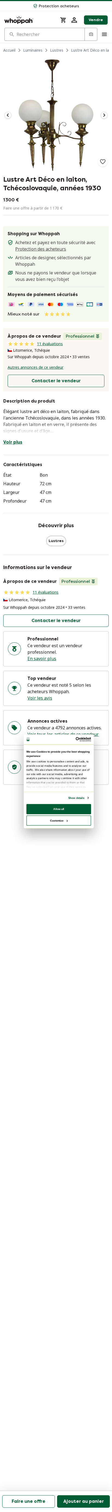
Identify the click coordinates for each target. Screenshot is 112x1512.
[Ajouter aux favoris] (103, 162)
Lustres (56, 50)
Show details (76, 797)
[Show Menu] (104, 34)
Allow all (58, 808)
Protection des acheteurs (40, 249)
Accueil (9, 50)
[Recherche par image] (91, 34)
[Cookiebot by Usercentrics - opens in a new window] (75, 739)
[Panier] (63, 20)
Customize (56, 820)
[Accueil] (29, 20)
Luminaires (32, 50)
